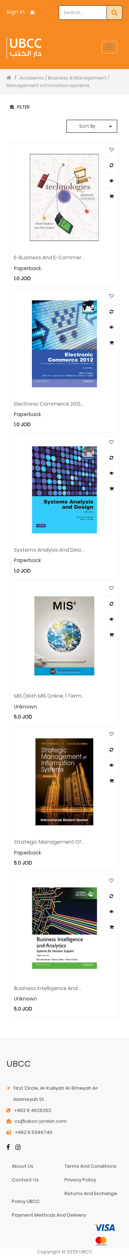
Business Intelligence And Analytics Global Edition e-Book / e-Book (49, 988)
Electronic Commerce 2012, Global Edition (49, 403)
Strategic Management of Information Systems (49, 841)
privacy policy (80, 1179)
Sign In (15, 11)
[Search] (114, 12)
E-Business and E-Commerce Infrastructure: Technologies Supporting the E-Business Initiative (49, 257)
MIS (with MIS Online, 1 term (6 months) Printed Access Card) (49, 695)
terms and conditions (90, 1166)
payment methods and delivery (49, 1215)
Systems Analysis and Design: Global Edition (49, 549)
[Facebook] (8, 1148)
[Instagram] (18, 1148)
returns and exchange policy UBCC (64, 1197)
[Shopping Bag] (32, 12)
